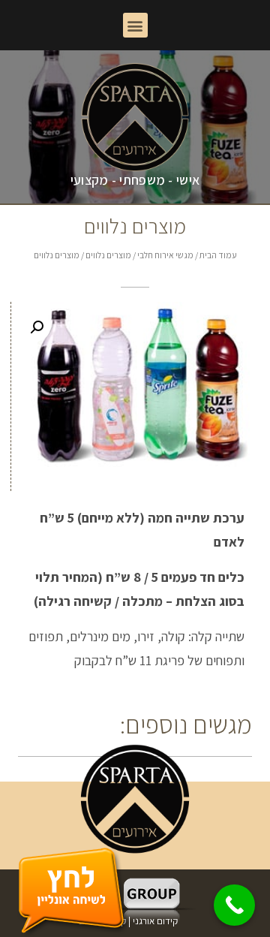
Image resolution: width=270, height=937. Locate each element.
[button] (135, 25)
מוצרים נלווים (108, 255)
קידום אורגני (156, 920)
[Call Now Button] (234, 905)
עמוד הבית (218, 255)
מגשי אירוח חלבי (165, 255)
